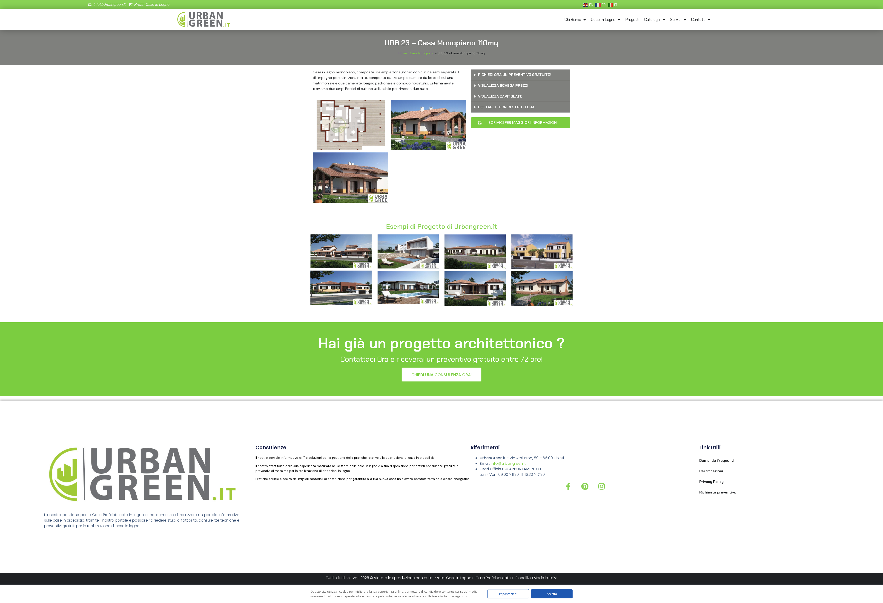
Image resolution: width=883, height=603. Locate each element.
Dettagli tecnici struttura (506, 107)
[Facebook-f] (568, 486)
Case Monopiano (422, 53)
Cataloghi (652, 19)
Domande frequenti (716, 460)
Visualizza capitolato (500, 96)
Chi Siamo (573, 19)
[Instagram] (601, 486)
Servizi (675, 19)
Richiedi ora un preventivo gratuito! (514, 74)
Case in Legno (603, 19)
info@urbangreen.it (508, 463)
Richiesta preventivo (717, 492)
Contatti (698, 19)
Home (402, 53)
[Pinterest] (585, 486)
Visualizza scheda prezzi (503, 85)
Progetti (632, 19)
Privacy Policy (711, 481)
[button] (520, 74)
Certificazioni (711, 471)
